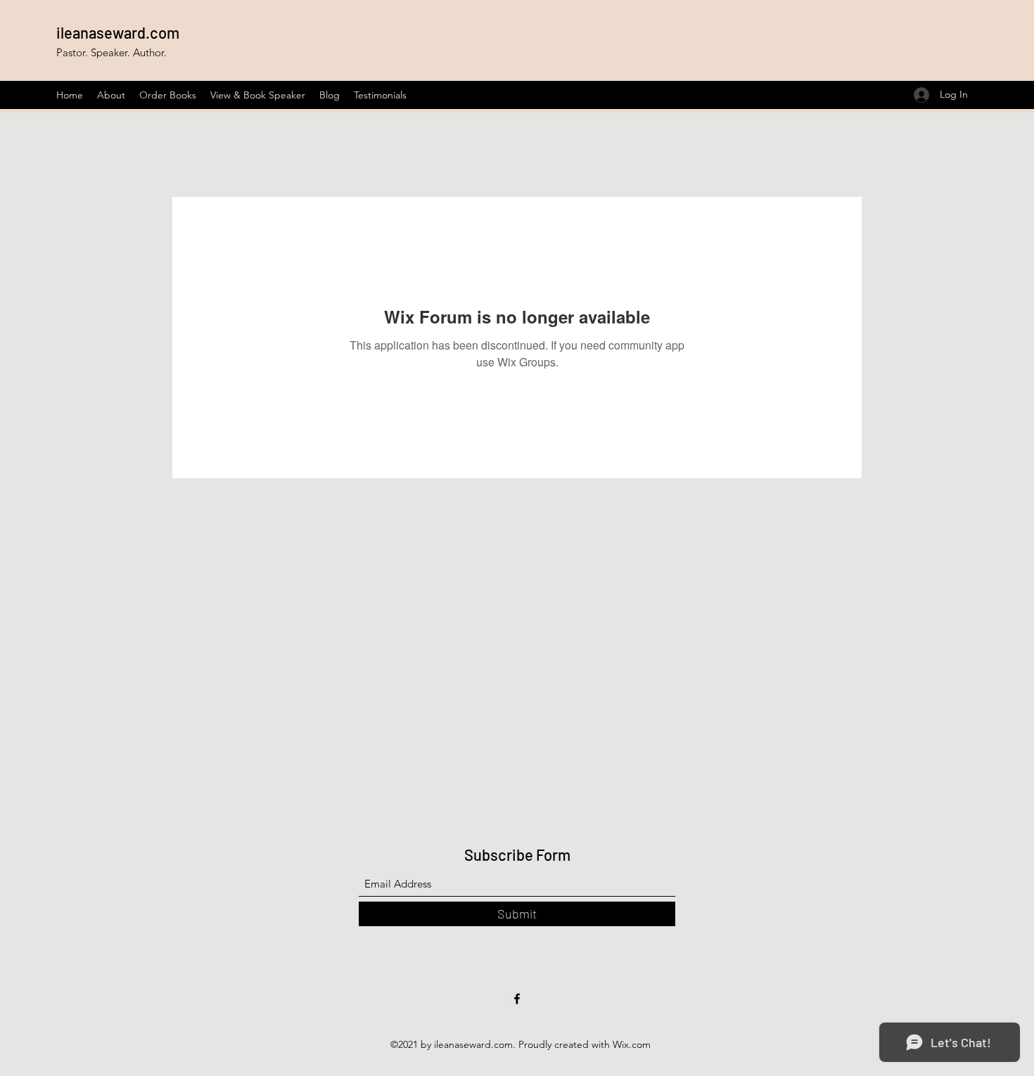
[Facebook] (517, 999)
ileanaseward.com (117, 32)
